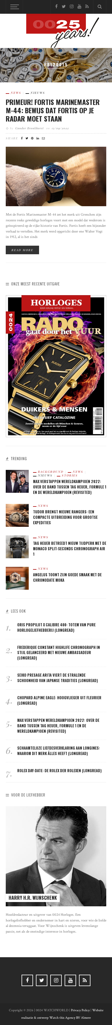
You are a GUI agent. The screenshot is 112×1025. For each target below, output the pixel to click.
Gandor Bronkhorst (29, 128)
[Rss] (87, 6)
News (16, 92)
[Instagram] (72, 6)
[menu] (13, 6)
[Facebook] (56, 6)
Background (50, 471)
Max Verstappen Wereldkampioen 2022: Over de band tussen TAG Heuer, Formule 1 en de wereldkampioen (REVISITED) (69, 487)
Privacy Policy (80, 1010)
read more (22, 250)
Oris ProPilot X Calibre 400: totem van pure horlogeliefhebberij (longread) (56, 627)
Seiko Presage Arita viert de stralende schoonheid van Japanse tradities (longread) (57, 677)
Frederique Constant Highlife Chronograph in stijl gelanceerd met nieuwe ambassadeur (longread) (58, 653)
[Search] (99, 7)
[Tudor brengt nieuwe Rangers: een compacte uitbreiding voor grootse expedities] (17, 515)
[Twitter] (64, 6)
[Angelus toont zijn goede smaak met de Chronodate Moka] (17, 578)
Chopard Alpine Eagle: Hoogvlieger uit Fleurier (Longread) (59, 700)
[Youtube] (79, 6)
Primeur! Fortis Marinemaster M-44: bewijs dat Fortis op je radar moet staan (53, 110)
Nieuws (37, 92)
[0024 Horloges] (56, 32)
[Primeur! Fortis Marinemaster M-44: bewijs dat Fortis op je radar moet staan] (56, 176)
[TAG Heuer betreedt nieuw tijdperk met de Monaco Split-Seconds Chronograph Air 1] (17, 546)
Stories (70, 475)
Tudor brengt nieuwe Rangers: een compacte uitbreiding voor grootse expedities (65, 517)
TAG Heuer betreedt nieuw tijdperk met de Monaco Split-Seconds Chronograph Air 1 (69, 549)
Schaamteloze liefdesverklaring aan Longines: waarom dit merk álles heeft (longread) (58, 750)
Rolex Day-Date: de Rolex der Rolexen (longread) (59, 770)
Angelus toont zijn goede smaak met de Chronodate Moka (67, 577)
